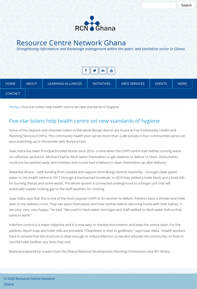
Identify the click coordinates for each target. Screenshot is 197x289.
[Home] (97, 23)
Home (10, 83)
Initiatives (102, 83)
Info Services (132, 83)
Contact (12, 93)
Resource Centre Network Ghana (71, 43)
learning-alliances (65, 83)
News (182, 83)
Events (161, 83)
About (31, 83)
